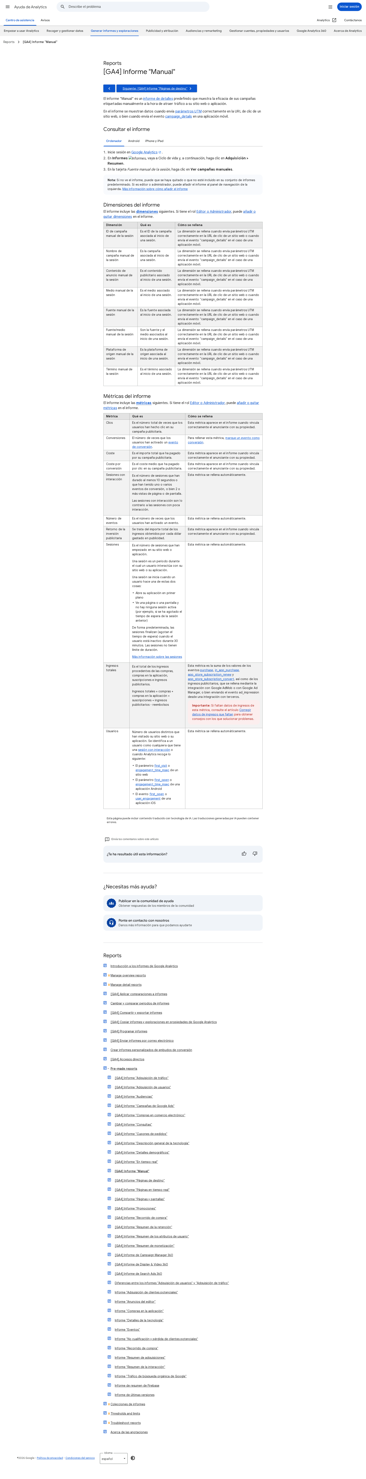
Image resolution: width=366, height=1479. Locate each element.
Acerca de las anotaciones (129, 1432)
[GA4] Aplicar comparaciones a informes (139, 994)
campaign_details (178, 116)
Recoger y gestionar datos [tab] (65, 31)
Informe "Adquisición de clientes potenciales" (146, 1292)
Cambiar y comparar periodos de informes (140, 1003)
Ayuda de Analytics (30, 7)
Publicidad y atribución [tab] (162, 31)
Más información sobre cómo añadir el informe (155, 189)
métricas (144, 403)
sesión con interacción (154, 750)
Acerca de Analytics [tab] (348, 31)
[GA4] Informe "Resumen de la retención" (143, 1227)
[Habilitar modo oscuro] (133, 1458)
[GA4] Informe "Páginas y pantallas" (140, 1199)
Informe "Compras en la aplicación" (139, 1311)
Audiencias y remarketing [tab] (204, 31)
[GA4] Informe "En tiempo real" (136, 1162)
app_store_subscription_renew (209, 674)
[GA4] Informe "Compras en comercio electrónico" (150, 1115)
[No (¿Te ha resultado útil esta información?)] (255, 854)
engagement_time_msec (152, 770)
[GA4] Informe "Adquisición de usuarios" (143, 1087)
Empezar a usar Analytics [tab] (21, 31)
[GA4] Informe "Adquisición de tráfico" (142, 1078)
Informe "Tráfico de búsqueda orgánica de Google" (151, 1376)
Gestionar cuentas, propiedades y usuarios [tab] (259, 31)
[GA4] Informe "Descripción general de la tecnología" (152, 1143)
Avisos (45, 20)
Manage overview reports (128, 975)
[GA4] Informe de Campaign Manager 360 (144, 1255)
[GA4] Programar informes (129, 1031)
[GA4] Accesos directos (127, 1059)
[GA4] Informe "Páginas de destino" (140, 1180)
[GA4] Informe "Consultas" (133, 1124)
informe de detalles (158, 99)
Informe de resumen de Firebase (137, 1385)
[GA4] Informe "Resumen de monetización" (145, 1246)
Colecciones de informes (128, 1404)
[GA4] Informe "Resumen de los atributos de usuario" (152, 1236)
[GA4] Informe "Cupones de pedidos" (141, 1134)
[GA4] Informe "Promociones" (135, 1208)
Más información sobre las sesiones (157, 657)
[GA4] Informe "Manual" (132, 1171)
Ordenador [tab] (114, 141)
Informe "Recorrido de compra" (136, 1348)
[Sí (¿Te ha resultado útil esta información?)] (244, 854)
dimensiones (147, 212)
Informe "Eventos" (127, 1330)
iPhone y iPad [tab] (154, 141)
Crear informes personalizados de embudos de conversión (151, 1050)
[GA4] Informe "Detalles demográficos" (142, 1152)
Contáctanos (353, 20)
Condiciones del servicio (80, 1458)
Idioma (108, 1452)
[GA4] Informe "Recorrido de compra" (141, 1218)
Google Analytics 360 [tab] (311, 31)
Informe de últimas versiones (134, 1395)
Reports (112, 956)
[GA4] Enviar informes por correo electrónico (142, 1041)
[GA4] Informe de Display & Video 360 (141, 1264)
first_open (161, 780)
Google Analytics (144, 152)
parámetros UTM (188, 111)
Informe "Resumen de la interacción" (140, 1367)
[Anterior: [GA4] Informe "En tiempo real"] (109, 88)
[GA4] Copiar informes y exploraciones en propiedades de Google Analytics (164, 1022)
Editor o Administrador (213, 212)
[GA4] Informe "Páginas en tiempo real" (142, 1190)
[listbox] (114, 1458)
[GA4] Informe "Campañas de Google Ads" (145, 1106)
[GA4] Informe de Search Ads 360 (138, 1274)
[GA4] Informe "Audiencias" (134, 1096)
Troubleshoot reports (126, 1423)
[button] (8, 7)
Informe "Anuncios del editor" (135, 1302)
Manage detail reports (126, 985)
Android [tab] (134, 141)
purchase (206, 670)
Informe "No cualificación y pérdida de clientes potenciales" (156, 1339)
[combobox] (139, 7)
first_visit (160, 766)
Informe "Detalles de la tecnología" (139, 1320)
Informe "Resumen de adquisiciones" (140, 1358)
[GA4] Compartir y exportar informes (136, 1013)
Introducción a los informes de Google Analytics (144, 966)
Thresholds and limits (125, 1413)
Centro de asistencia (20, 20)
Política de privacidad (50, 1458)
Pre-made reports (124, 1069)
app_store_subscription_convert (211, 679)
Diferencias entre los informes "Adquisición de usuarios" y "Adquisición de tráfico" (172, 1283)
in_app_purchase (227, 670)
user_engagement (148, 798)
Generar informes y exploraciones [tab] (114, 31)
